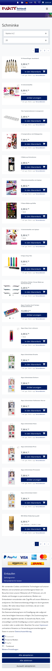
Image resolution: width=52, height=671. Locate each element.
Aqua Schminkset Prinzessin (30, 470)
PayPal (8, 643)
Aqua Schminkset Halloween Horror (33, 400)
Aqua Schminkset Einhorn (30, 377)
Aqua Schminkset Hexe (29, 424)
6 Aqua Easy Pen (26, 256)
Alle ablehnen (26, 660)
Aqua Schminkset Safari (29, 493)
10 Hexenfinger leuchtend (30, 58)
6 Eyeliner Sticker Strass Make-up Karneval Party (32, 283)
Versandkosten (40, 75)
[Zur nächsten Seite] (48, 50)
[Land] (27, 2)
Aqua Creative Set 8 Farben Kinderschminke (30, 306)
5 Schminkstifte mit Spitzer (30, 229)
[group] (11, 66)
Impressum (44, 625)
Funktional (10, 646)
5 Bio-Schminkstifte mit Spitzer (31, 180)
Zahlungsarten (9, 577)
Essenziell (10, 636)
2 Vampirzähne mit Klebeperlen (31, 134)
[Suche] (35, 2)
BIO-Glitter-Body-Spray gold (30, 516)
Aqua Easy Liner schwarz (29, 328)
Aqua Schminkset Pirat (28, 447)
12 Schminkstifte (26, 85)
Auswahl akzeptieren (26, 666)
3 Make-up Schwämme (28, 157)
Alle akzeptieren (26, 655)
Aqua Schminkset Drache (29, 354)
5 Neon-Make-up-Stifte (28, 203)
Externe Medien (12, 640)
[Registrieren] (22, 2)
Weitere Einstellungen (10, 649)
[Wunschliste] (39, 2)
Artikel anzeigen (34, 98)
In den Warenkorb (33, 71)
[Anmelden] (18, 2)
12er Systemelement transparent (32, 111)
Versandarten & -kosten (13, 581)
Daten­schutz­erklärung (23, 631)
